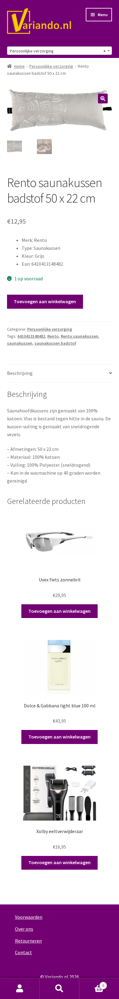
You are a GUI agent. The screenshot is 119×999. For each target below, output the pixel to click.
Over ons (24, 929)
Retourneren (28, 941)
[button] (103, 98)
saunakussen (19, 343)
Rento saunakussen (79, 336)
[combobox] (59, 50)
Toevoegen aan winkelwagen (45, 301)
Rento (53, 336)
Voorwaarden (28, 917)
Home (19, 66)
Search (59, 988)
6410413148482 (31, 336)
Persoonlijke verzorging (51, 66)
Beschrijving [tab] (20, 373)
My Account (20, 988)
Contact (23, 952)
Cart (91, 983)
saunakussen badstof (55, 343)
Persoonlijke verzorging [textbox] (58, 51)
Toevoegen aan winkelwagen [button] (59, 611)
